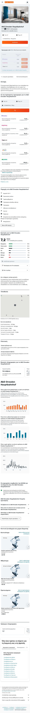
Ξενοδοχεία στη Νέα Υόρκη (10, 665)
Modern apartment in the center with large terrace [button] (12, 608)
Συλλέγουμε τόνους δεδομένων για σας (12, 697)
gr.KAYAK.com (5, 707)
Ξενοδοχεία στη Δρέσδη (8, 709)
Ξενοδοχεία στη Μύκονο (9, 667)
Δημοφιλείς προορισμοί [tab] (9, 647)
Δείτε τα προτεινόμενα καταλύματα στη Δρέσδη (23, 591)
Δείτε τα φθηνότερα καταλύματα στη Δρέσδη (23, 561)
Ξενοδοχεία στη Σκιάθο (9, 669)
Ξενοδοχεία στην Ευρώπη (21, 707)
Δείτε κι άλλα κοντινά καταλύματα (24, 533)
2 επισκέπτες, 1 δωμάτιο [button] (9, 38)
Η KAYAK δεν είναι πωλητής (9, 695)
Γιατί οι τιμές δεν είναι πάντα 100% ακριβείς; (13, 700)
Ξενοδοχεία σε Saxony (20, 708)
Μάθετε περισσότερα (7, 172)
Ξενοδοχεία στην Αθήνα (9, 657)
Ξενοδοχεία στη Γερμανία (9, 708)
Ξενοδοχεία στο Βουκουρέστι (10, 677)
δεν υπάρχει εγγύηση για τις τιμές (8, 690)
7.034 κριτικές (14, 29)
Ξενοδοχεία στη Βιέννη (9, 671)
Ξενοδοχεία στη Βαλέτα (9, 673)
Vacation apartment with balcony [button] (8, 550)
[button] (2, 2)
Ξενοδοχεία (11, 707)
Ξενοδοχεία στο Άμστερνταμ (10, 663)
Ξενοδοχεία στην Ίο (8, 661)
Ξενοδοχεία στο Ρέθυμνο (9, 659)
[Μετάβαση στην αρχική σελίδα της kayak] (9, 2)
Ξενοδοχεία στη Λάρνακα (10, 675)
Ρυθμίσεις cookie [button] (4, 181)
